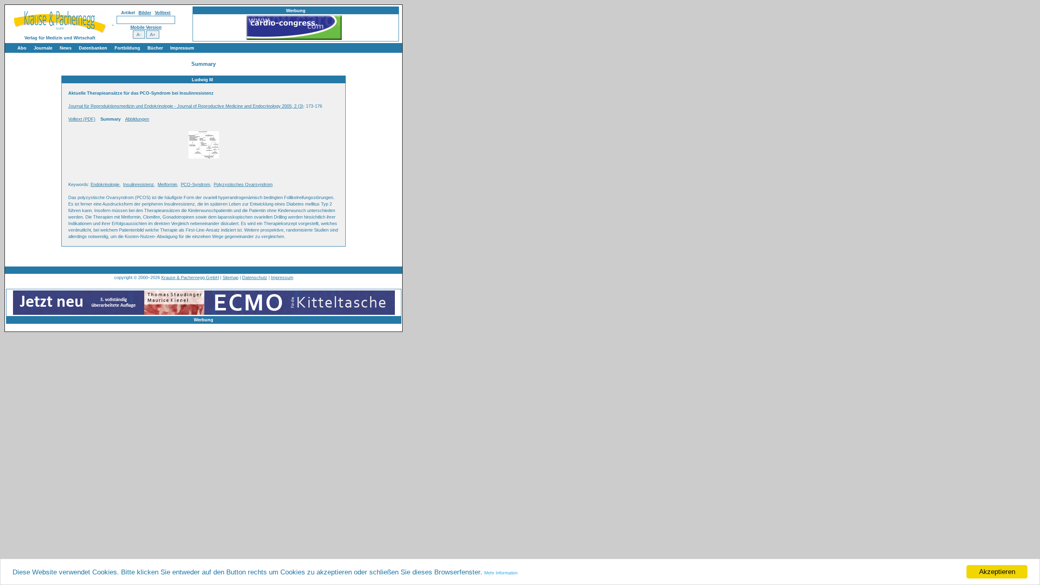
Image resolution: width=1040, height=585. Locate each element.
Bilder (145, 12)
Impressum (182, 48)
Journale (43, 48)
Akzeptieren (997, 572)
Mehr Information (501, 572)
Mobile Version (146, 27)
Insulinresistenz (138, 184)
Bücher (155, 48)
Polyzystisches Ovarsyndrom (243, 184)
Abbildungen (137, 119)
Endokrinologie (105, 184)
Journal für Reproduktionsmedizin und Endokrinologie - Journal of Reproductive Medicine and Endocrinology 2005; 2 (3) (185, 106)
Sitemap (230, 277)
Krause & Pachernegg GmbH (190, 277)
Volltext (163, 12)
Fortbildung (127, 48)
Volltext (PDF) (81, 119)
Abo (21, 48)
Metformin (167, 184)
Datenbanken (93, 48)
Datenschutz (254, 277)
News (66, 48)
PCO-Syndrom (195, 184)
